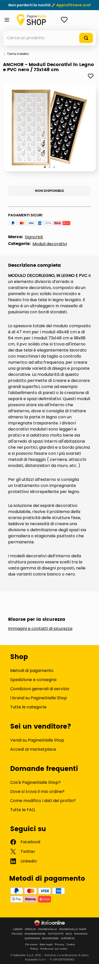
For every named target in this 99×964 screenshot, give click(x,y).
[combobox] (49, 38)
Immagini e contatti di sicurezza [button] (40, 628)
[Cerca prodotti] (86, 38)
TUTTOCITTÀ (55, 934)
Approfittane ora (72, 5)
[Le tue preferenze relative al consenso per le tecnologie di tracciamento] (90, 955)
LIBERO (18, 929)
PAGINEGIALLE (47, 929)
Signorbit (34, 237)
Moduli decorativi (49, 244)
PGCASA (17, 934)
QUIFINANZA (32, 938)
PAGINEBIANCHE (35, 934)
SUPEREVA (68, 938)
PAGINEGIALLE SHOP (72, 929)
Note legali (46, 944)
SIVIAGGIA (81, 934)
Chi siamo (31, 944)
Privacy (59, 944)
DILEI (68, 934)
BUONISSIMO (50, 938)
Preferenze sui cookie (54, 948)
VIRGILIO (30, 929)
